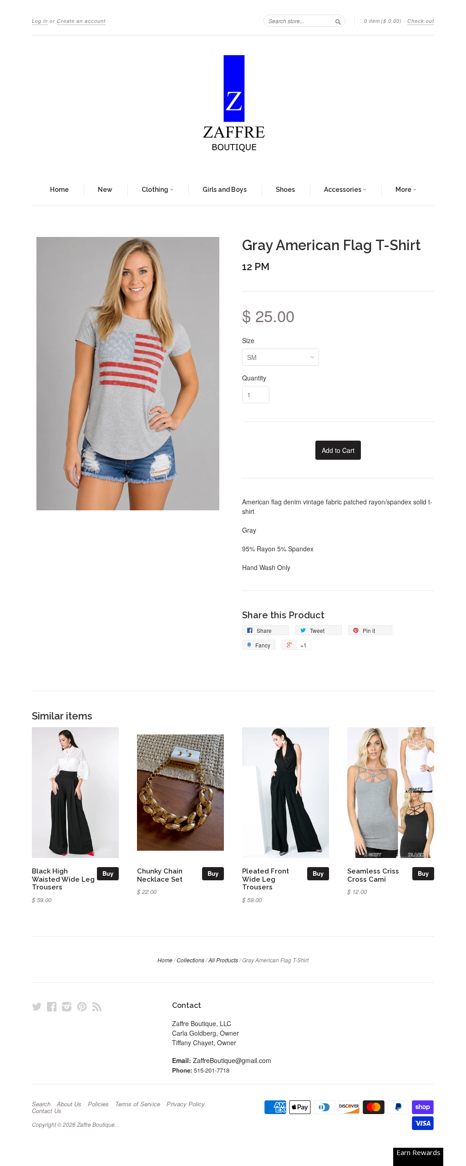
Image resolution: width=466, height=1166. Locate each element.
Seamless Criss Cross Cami (373, 875)
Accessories (343, 189)
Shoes (285, 189)
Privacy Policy (186, 1104)
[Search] (338, 20)
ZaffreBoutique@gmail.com (232, 1060)
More (404, 189)
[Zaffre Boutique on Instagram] (67, 1006)
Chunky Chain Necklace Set (159, 875)
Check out (420, 20)
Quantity (254, 377)
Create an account (81, 20)
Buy (107, 873)
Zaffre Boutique (96, 1124)
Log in (40, 20)
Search (41, 1104)
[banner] (233, 105)
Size (248, 340)
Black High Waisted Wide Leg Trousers (63, 879)
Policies (98, 1104)
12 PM (255, 266)
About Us (69, 1104)
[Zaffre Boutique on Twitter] (37, 1006)
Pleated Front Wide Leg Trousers (265, 879)
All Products (223, 960)
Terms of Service (137, 1104)
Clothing (156, 189)
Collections (190, 960)
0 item (383, 20)
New (105, 189)
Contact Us (46, 1111)
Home (59, 189)
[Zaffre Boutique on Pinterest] (82, 1006)
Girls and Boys (225, 189)
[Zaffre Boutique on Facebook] (52, 1006)
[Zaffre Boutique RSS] (97, 1006)
